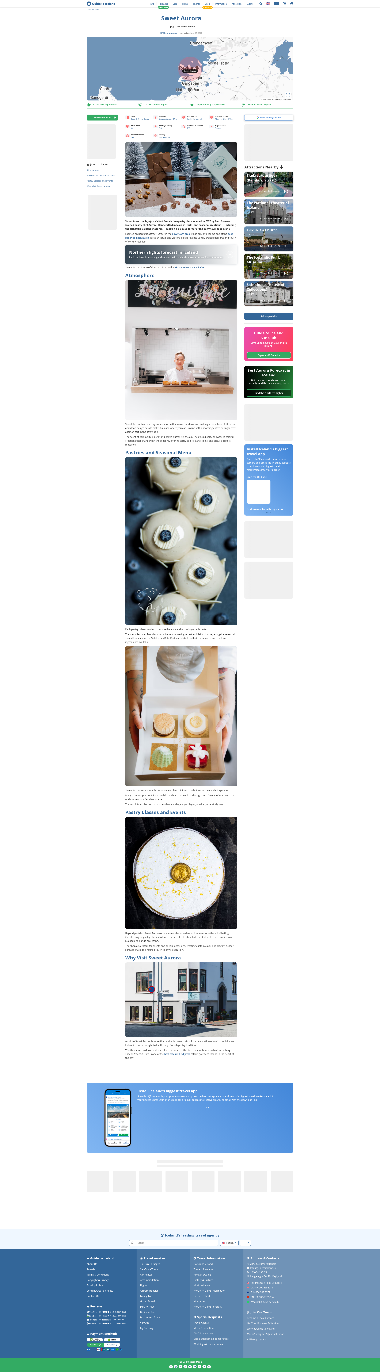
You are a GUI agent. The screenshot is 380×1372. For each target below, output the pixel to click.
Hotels (185, 3)
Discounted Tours (150, 1317)
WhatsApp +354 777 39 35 (265, 1301)
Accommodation (149, 1280)
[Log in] (291, 3)
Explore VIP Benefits (269, 355)
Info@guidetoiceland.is (263, 1268)
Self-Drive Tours (149, 1269)
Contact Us (93, 1296)
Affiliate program (256, 1339)
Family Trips (146, 1296)
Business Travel (148, 1312)
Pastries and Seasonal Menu (101, 175)
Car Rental (146, 1274)
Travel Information (204, 1269)
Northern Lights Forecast (208, 1306)
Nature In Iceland (203, 1263)
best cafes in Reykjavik (177, 1054)
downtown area (181, 234)
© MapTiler (265, 99)
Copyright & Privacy (98, 1280)
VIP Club (144, 1322)
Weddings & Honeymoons (208, 1344)
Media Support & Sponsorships (211, 1338)
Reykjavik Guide (202, 1274)
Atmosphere (93, 170)
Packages (163, 3)
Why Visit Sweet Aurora (98, 186)
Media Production (204, 1328)
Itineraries (199, 1301)
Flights (196, 3)
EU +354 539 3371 (260, 1292)
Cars (175, 3)
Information (221, 3)
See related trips (102, 117)
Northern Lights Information (209, 1290)
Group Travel (147, 1301)
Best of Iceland (202, 1296)
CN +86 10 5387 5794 (262, 1297)
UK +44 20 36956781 (262, 1287)
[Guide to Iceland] (101, 3)
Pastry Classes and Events (100, 181)
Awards (91, 1269)
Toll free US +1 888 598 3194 (266, 1282)
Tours (151, 3)
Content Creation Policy (100, 1290)
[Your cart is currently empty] (284, 3)
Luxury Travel (147, 1306)
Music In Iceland (202, 1285)
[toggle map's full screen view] (288, 95)
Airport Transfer (149, 1290)
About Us (92, 1263)
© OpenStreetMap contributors (280, 99)
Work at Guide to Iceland (261, 1328)
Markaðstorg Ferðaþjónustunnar (265, 1334)
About (250, 3)
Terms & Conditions (98, 1274)
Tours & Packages (150, 1263)
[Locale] (268, 3)
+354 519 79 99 (258, 1272)
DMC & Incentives (203, 1333)
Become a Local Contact (260, 1317)
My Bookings (147, 1328)
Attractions (237, 3)
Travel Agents (201, 1322)
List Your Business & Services (263, 1323)
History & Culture (203, 1280)
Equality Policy (95, 1285)
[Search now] (260, 3)
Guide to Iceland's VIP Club (190, 267)
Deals (207, 3)
